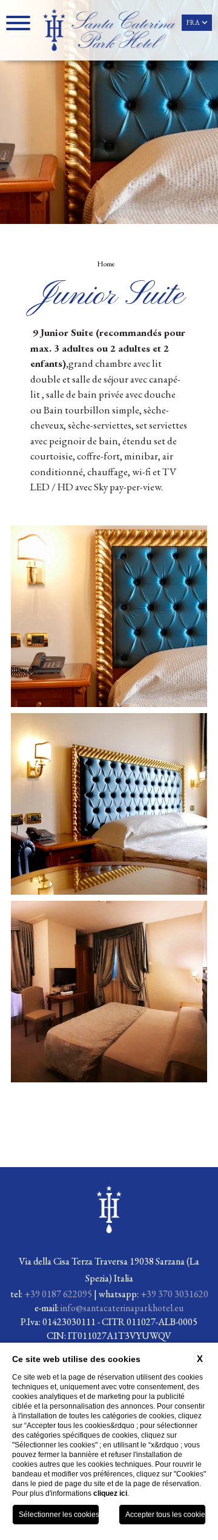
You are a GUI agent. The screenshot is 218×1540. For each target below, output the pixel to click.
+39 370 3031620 (174, 1294)
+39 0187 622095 (58, 1294)
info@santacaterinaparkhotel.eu (122, 1307)
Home (106, 264)
